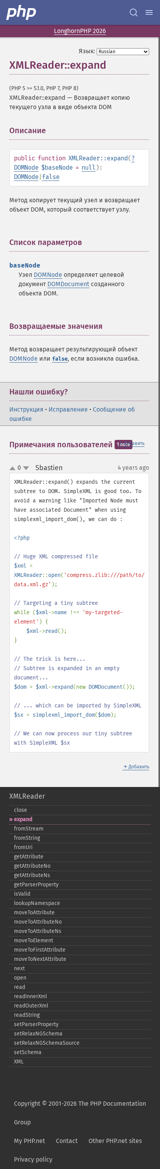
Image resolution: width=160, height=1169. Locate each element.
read (19, 987)
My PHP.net (29, 1141)
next (19, 968)
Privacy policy (33, 1159)
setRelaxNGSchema (38, 1033)
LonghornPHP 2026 (80, 31)
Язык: (87, 51)
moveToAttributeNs (37, 931)
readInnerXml (30, 996)
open (20, 977)
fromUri (23, 847)
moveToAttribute (34, 912)
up (14, 468)
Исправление (68, 409)
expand (23, 819)
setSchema (28, 1052)
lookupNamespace (37, 903)
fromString (27, 838)
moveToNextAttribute (40, 959)
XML (19, 1061)
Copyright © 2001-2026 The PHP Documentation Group (80, 1113)
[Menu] (149, 12)
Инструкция (26, 409)
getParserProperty (36, 884)
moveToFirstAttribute (40, 950)
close (20, 810)
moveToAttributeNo (38, 922)
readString (27, 1015)
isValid (22, 894)
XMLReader (27, 796)
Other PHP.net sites (115, 1141)
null (89, 167)
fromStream (28, 828)
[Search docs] (133, 12)
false (50, 177)
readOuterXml (31, 1005)
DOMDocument (68, 284)
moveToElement (33, 940)
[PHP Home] (21, 12)
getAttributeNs (32, 875)
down (26, 468)
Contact (67, 1141)
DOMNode (26, 167)
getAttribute (28, 856)
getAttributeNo (32, 866)
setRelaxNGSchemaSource (47, 1043)
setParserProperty (36, 1024)
